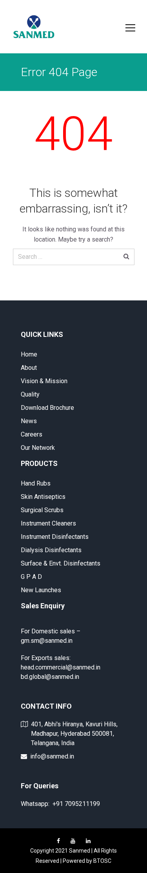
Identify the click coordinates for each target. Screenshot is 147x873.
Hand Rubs (36, 483)
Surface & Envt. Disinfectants (60, 563)
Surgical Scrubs (42, 510)
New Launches (41, 590)
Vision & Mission (44, 381)
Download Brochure (47, 407)
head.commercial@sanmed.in (60, 667)
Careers (31, 434)
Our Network (38, 447)
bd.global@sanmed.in (50, 676)
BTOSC (102, 861)
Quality (30, 394)
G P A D (31, 576)
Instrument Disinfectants (55, 536)
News (29, 421)
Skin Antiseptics (43, 496)
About (29, 367)
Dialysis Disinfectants (51, 550)
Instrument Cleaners (48, 523)
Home (29, 354)
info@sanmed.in (52, 756)
